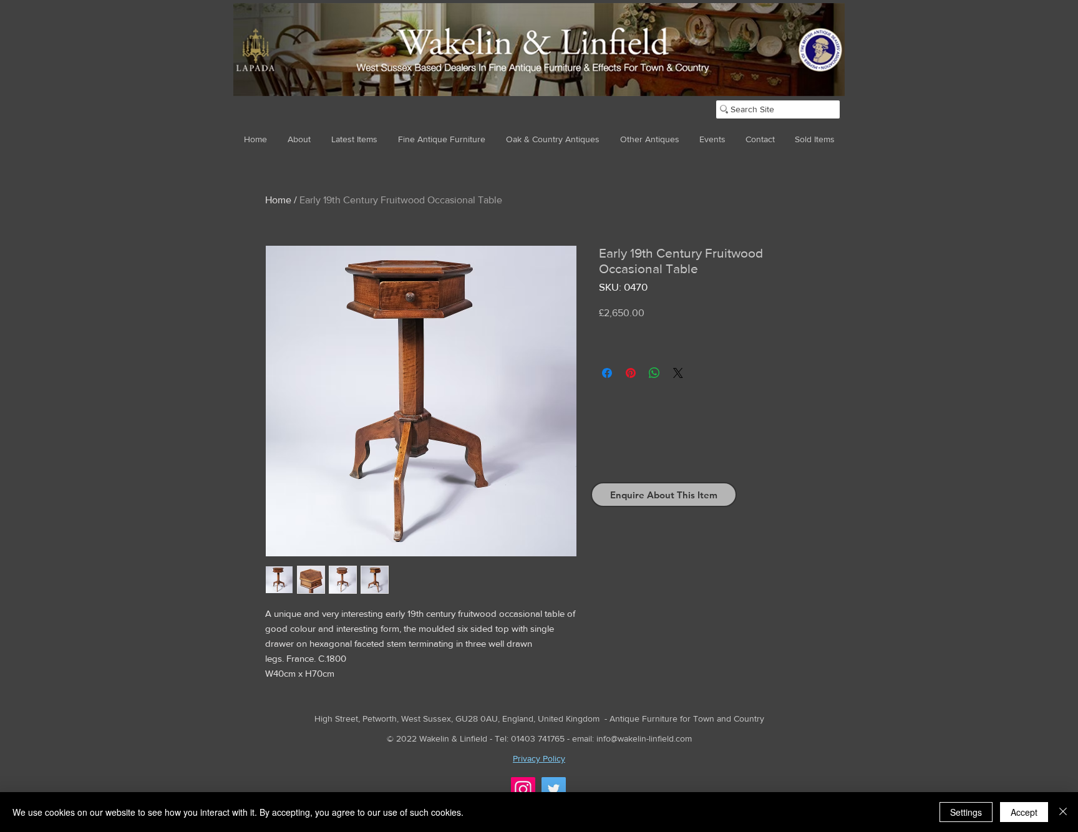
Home (278, 200)
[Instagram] (523, 789)
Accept (1024, 812)
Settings (966, 812)
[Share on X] (678, 372)
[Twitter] (553, 789)
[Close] (1063, 812)
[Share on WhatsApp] (654, 372)
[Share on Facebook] (607, 372)
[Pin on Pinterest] (630, 372)
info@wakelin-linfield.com (644, 738)
